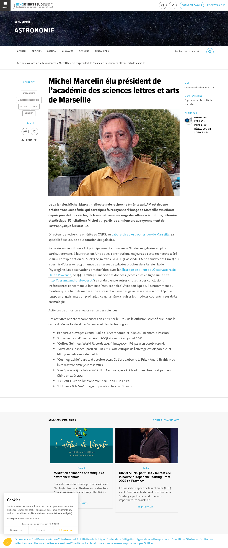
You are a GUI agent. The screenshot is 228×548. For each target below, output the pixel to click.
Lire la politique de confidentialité (23, 518)
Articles (37, 51)
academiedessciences (29, 100)
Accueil (21, 51)
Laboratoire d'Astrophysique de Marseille (140, 234)
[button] (7, 542)
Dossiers (84, 51)
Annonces (67, 51)
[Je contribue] (173, 5)
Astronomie (34, 30)
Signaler (31, 140)
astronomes (29, 93)
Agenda (51, 51)
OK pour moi (66, 530)
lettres (24, 107)
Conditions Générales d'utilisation (193, 539)
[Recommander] (34, 131)
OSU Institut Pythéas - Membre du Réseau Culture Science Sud (202, 125)
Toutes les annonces (166, 420)
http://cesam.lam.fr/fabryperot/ (71, 280)
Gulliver (149, 543)
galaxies (29, 113)
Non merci (16, 530)
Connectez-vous (192, 5)
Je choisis (41, 530)
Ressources (102, 51)
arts (35, 107)
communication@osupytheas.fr (199, 87)
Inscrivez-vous (216, 5)
